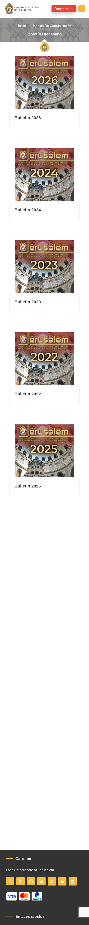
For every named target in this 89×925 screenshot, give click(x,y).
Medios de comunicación (52, 25)
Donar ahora (64, 8)
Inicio (22, 25)
